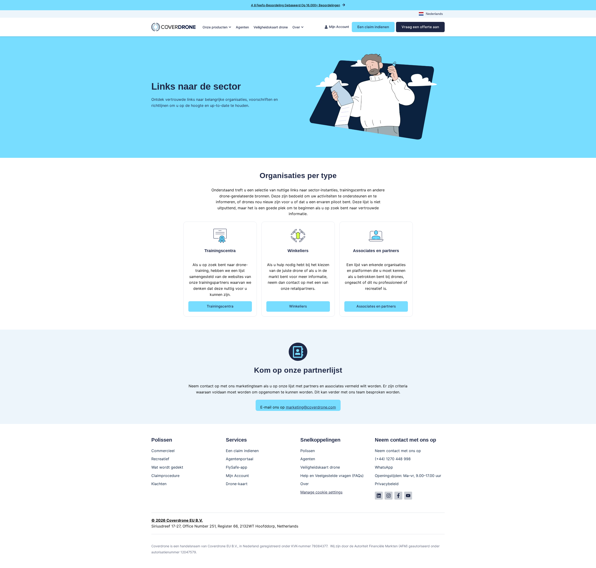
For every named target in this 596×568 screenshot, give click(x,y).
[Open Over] (302, 27)
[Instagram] (389, 496)
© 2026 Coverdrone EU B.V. (177, 520)
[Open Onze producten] (230, 27)
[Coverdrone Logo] (173, 27)
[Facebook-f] (398, 496)
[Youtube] (408, 496)
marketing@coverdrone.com (311, 407)
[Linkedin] (379, 496)
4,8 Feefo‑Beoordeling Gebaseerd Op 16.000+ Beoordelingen (295, 5)
